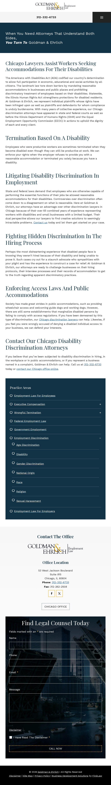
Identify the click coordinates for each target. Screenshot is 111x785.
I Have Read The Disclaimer (31, 737)
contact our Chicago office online (37, 368)
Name (12, 637)
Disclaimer (15, 730)
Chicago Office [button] (55, 606)
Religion (21, 491)
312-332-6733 (46, 17)
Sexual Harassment (28, 500)
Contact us (40, 222)
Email (13, 672)
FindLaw (97, 775)
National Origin (25, 472)
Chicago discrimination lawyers (58, 319)
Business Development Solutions (70, 775)
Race (19, 482)
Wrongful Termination (27, 412)
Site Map (28, 775)
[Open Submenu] (100, 404)
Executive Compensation (29, 404)
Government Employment (30, 429)
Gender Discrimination (30, 463)
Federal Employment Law (30, 421)
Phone (13, 655)
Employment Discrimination (31, 437)
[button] (101, 17)
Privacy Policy (42, 775)
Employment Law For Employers (34, 511)
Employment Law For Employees (34, 395)
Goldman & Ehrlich (48, 772)
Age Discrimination (27, 444)
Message (14, 689)
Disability (22, 454)
